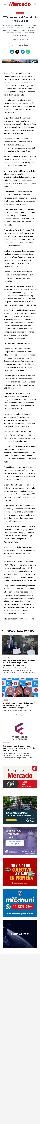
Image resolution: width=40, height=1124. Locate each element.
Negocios (20, 13)
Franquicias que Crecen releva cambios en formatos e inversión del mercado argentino (19, 748)
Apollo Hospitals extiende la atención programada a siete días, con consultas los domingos (19, 705)
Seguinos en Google (21, 45)
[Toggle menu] (5, 3)
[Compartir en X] (17, 52)
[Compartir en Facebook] (23, 52)
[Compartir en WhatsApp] (28, 52)
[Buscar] (35, 4)
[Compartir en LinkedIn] (12, 52)
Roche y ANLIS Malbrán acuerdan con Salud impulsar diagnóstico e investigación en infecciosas (20, 662)
